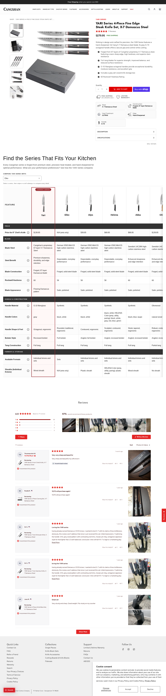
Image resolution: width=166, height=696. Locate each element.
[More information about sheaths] (28, 370)
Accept (128, 689)
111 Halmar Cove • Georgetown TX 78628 (45, 691)
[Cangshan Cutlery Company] (12, 9)
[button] (106, 31)
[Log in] (154, 9)
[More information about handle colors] (28, 317)
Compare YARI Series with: (14, 174)
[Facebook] (123, 649)
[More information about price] (28, 232)
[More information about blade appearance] (28, 290)
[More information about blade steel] (28, 248)
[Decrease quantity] (98, 89)
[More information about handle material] (28, 305)
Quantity (99, 85)
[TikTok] (133, 649)
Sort (131, 445)
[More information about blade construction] (28, 271)
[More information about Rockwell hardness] (28, 280)
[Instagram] (128, 649)
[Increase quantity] (106, 89)
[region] (106, 425)
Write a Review (144, 437)
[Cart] (159, 9)
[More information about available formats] (28, 359)
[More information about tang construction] (28, 345)
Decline (150, 689)
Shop (12, 19)
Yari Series (101, 19)
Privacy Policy (150, 681)
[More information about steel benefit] (28, 260)
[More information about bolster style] (28, 338)
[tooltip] (60, 463)
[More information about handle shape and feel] (28, 329)
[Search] (149, 9)
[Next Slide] (149, 425)
